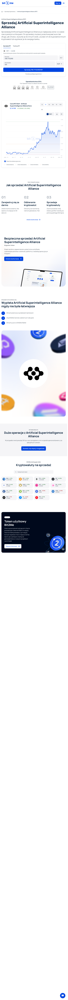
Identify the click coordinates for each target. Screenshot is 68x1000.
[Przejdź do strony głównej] (7, 3)
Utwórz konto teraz (32, 219)
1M (49, 104)
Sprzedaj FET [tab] (7, 46)
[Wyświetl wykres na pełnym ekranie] (61, 114)
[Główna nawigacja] (63, 3)
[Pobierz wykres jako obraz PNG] (57, 114)
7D (45, 104)
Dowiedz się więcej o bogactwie (33, 448)
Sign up (58, 3)
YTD (60, 104)
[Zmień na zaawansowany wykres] (42, 109)
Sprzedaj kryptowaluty (10, 11)
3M (53, 104)
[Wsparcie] (62, 995)
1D (42, 104)
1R (56, 104)
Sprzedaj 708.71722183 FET (33, 70)
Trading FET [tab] (16, 46)
